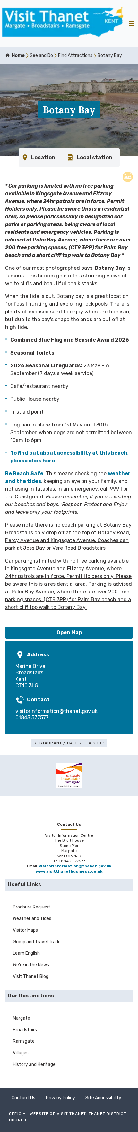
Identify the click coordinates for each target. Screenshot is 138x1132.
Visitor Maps (25, 930)
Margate (21, 1018)
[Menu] (131, 23)
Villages (21, 1053)
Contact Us (23, 1098)
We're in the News (31, 965)
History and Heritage (34, 1064)
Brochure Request (31, 907)
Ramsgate (24, 1041)
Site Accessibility (103, 1098)
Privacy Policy (60, 1098)
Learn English (26, 953)
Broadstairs (25, 1029)
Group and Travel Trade (37, 941)
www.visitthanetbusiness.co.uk (69, 871)
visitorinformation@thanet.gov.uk (56, 711)
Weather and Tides (32, 918)
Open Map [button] (69, 632)
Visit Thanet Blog (30, 976)
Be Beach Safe (24, 473)
